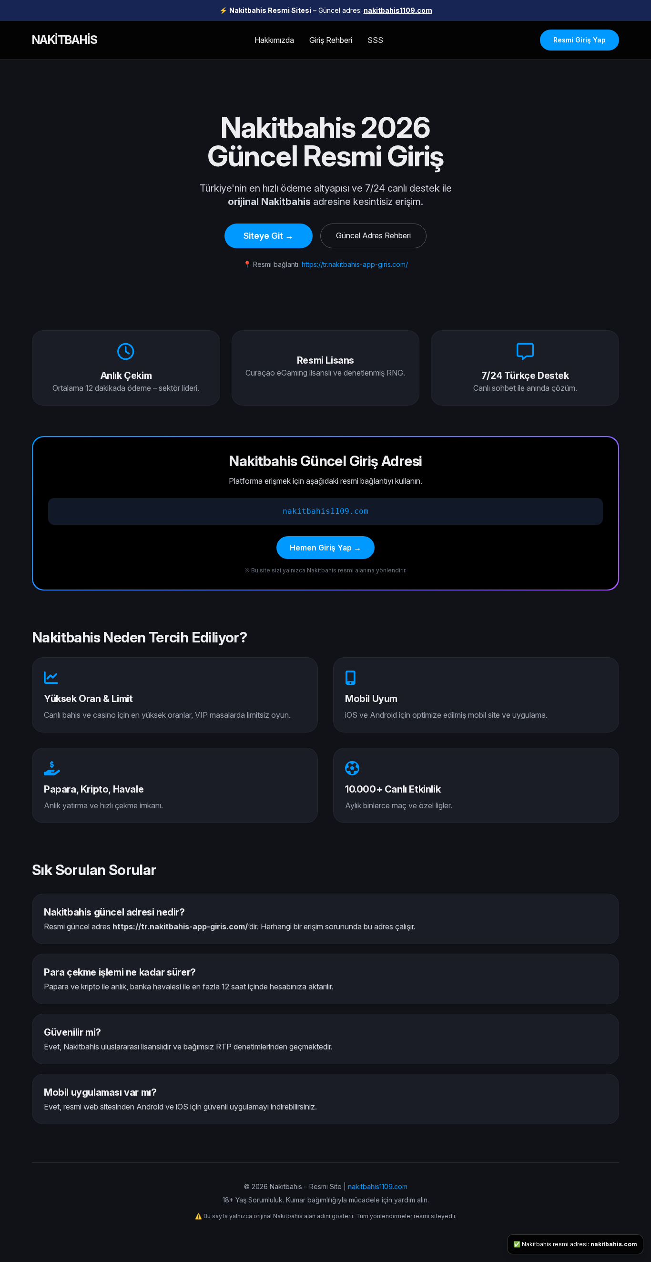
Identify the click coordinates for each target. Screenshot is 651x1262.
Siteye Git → (269, 236)
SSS (375, 40)
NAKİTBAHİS (64, 40)
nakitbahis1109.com (398, 10)
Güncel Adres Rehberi (373, 235)
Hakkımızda (274, 40)
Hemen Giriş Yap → (325, 547)
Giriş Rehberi (330, 40)
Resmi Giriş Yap (579, 40)
